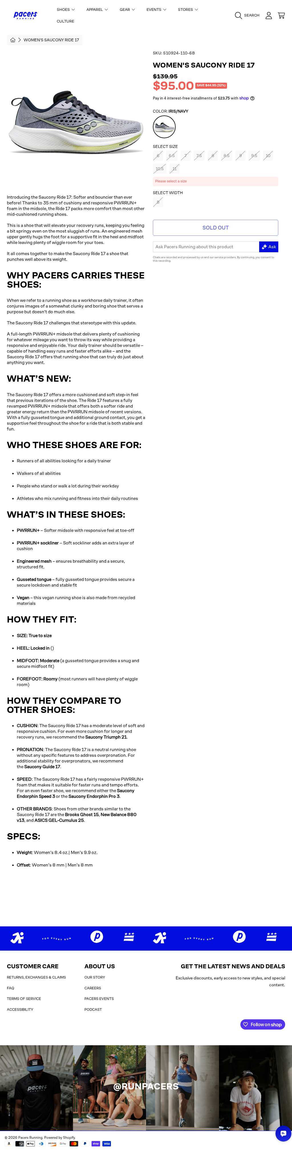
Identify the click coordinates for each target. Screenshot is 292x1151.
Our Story (94, 977)
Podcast (93, 1009)
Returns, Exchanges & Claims (36, 977)
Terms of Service (24, 999)
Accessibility (20, 1009)
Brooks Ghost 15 (82, 814)
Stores (186, 9)
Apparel (95, 9)
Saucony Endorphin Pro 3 (93, 796)
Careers (92, 988)
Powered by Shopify (59, 1138)
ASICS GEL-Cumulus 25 (59, 820)
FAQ (10, 988)
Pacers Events (99, 999)
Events (154, 9)
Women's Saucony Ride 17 (51, 40)
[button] (248, 15)
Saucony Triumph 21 (106, 737)
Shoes (64, 9)
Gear (125, 9)
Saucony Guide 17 (42, 766)
